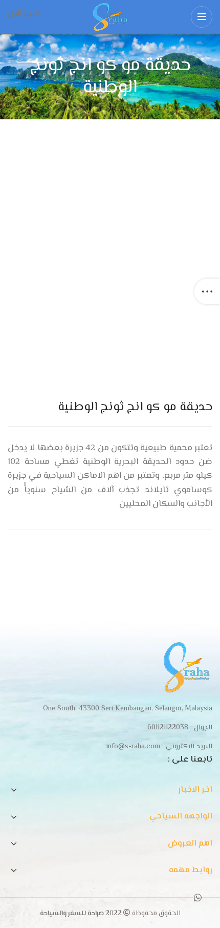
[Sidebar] (207, 291)
